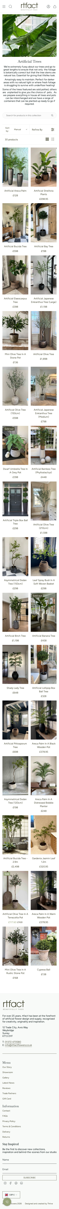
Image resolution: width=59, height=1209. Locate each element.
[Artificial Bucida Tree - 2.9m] (15, 834)
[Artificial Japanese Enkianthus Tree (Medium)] (44, 386)
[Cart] (55, 6)
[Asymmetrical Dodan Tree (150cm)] (15, 556)
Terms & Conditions (11, 1126)
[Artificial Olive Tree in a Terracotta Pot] (15, 890)
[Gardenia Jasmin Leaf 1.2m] (44, 834)
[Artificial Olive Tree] (44, 330)
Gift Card (6, 1098)
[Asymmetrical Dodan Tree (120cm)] (15, 775)
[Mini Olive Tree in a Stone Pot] (15, 330)
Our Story (7, 1067)
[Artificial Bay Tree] (44, 222)
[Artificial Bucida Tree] (15, 222)
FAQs (5, 1116)
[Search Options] (53, 115)
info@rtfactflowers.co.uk (18, 1045)
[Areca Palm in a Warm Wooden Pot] (44, 890)
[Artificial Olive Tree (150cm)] (15, 386)
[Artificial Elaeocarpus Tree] (15, 275)
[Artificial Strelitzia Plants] (44, 167)
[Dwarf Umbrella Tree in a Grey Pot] (15, 445)
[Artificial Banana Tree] (44, 612)
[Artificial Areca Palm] (15, 167)
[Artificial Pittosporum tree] (15, 720)
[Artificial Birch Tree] (15, 612)
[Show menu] (4, 6)
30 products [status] (11, 139)
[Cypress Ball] (44, 946)
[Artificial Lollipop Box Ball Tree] (44, 664)
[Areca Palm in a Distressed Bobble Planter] (44, 775)
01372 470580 (13, 1041)
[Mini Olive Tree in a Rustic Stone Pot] (15, 946)
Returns (6, 1137)
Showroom (7, 1072)
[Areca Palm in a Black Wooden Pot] (44, 720)
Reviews (6, 1088)
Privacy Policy (8, 1121)
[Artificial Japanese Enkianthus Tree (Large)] (44, 275)
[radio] (47, 139)
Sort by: (13, 129)
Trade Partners (9, 1093)
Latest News (8, 1083)
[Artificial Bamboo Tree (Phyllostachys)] (44, 445)
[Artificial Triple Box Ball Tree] (15, 498)
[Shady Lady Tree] (15, 664)
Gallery (5, 1077)
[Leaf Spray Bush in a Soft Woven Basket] (44, 556)
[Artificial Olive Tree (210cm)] (44, 501)
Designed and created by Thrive (39, 1203)
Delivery (6, 1132)
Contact (6, 1110)
